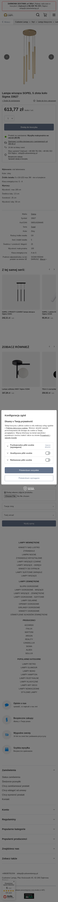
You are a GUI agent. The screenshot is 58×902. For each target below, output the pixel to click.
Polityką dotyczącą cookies (17, 428)
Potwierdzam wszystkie (29, 470)
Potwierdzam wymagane (29, 478)
